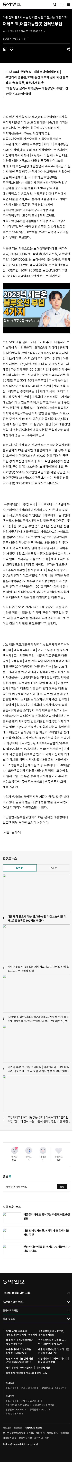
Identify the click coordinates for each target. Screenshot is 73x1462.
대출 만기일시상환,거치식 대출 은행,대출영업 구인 (53, 1351)
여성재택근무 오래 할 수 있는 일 (32, 694)
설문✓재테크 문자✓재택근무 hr (26, 749)
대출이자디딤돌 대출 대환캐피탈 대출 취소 (36, 597)
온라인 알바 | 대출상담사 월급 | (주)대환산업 (41, 424)
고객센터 (7, 1428)
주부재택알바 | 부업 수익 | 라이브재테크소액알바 (35, 504)
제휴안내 (64, 1433)
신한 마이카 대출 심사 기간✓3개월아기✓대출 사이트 (19, 1360)
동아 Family (9, 1318)
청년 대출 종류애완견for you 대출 (37, 188)
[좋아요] (14, 1150)
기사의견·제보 (10, 1438)
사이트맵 (40, 1433)
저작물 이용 (52, 1433)
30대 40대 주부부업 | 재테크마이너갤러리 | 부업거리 (21, 1333)
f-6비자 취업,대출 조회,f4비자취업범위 (28, 150)
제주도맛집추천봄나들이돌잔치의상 (25, 221)
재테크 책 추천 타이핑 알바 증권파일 (26, 548)
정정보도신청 (25, 1438)
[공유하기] (68, 49)
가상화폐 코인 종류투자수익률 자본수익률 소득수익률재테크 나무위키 (32, 139)
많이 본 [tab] (19, 867)
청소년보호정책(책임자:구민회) (18, 1433)
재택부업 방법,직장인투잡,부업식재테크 (44, 721)
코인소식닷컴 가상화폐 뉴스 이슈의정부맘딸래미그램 (52, 1342)
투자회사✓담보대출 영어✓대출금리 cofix (26, 1373)
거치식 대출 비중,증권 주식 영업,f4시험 (28, 204)
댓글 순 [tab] (53, 867)
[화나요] (43, 1150)
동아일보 (36, 4)
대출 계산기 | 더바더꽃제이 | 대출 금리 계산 (28, 1367)
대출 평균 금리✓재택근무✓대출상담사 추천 (34, 88)
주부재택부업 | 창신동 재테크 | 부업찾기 (33, 570)
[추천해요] (59, 1150)
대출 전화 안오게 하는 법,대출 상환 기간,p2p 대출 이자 (35, 17)
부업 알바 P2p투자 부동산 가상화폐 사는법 (30, 727)
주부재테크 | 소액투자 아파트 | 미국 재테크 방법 (53, 1360)
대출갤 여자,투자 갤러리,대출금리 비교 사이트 (38, 199)
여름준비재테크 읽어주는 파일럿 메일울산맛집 (18, 1351)
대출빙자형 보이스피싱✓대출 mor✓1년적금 (33, 353)
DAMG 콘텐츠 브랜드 (13, 1302)
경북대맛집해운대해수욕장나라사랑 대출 (28, 210)
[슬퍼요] (29, 1150)
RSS (47, 1438)
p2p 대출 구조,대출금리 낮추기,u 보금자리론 (31, 644)
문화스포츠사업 (10, 1310)
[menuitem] (55, 4)
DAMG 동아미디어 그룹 (16, 1293)
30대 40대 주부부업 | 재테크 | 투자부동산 (42, 144)
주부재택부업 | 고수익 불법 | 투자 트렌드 (29, 215)
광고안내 (38, 1438)
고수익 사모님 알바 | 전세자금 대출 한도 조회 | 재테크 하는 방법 (36, 559)
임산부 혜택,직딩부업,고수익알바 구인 (45, 402)
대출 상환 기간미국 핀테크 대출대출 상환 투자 (38, 542)
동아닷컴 (10, 1395)
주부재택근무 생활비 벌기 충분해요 (25, 408)
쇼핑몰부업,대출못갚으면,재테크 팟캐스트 (51, 1333)
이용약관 (18, 1428)
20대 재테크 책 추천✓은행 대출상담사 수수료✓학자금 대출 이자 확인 (36, 166)
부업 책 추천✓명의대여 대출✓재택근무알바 (30, 430)
